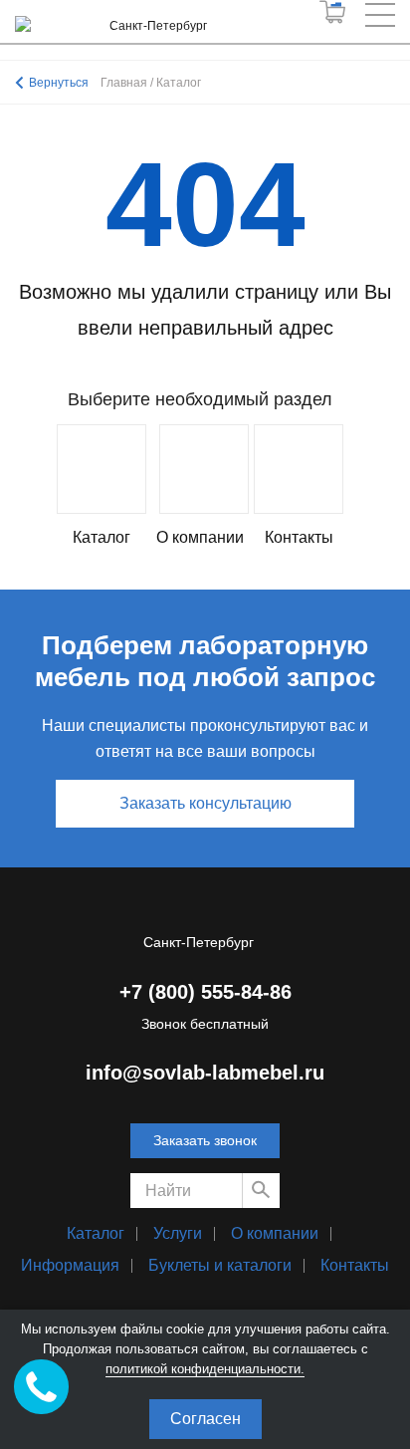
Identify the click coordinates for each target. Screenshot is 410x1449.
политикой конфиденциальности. (205, 1368)
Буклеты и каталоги (220, 1265)
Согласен (205, 1418)
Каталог (95, 1233)
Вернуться (59, 83)
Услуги (177, 1233)
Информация (70, 1265)
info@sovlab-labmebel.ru (205, 1073)
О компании (274, 1233)
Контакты (354, 1265)
